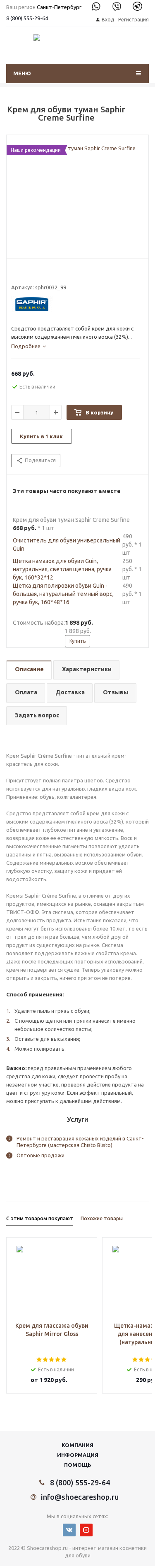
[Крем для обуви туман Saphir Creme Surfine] (77, 198)
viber (116, 6)
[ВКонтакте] (69, 1530)
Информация (77, 1455)
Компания (77, 1445)
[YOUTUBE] (86, 1530)
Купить (77, 641)
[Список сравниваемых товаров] (109, 50)
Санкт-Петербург (59, 7)
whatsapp (96, 6)
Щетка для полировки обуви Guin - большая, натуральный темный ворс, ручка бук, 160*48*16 (63, 593)
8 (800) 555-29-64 (27, 18)
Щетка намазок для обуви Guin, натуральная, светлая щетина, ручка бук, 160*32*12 (62, 569)
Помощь (77, 1465)
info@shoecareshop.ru (80, 1497)
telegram (137, 6)
